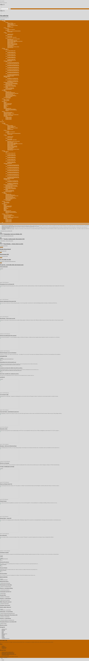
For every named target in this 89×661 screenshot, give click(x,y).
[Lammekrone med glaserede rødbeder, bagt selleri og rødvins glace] (10, 364)
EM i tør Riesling (6, 151)
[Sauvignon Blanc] (3, 593)
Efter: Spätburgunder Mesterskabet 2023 (13, 170)
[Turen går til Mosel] (3, 570)
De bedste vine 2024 (9, 117)
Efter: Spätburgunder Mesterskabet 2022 (13, 70)
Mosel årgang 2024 (10, 39)
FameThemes (5, 657)
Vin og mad (3, 192)
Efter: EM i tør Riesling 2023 (11, 155)
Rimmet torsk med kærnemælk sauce (11, 95)
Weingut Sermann (10, 34)
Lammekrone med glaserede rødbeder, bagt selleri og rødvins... (11, 367)
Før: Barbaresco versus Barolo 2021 (12, 80)
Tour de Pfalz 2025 (3, 535)
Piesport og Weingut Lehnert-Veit (12, 40)
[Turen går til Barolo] (3, 564)
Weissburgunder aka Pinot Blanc (6, 584)
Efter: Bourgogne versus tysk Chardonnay (12, 83)
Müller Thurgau (6, 208)
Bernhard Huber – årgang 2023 (12, 37)
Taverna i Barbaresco (10, 24)
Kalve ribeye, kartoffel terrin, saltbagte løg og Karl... (9, 373)
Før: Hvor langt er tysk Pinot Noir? (11, 85)
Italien (5, 21)
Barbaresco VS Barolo (7, 76)
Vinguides (3, 98)
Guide (3, 631)
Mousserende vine (4, 633)
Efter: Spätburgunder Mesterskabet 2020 (13, 177)
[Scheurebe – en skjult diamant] (4, 596)
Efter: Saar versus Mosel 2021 (10, 88)
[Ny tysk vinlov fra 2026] (4, 256)
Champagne (7, 28)
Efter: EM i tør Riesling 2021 (11, 57)
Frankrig (5, 27)
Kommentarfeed (4, 647)
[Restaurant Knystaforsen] (4, 558)
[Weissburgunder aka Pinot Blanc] (5, 583)
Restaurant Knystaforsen (4, 562)
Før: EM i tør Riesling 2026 (11, 50)
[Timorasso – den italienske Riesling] (5, 586)
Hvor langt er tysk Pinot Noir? (8, 84)
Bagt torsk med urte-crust (9, 196)
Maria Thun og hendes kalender (8, 115)
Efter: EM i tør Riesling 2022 (11, 55)
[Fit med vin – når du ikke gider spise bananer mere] (7, 261)
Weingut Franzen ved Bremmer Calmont (13, 46)
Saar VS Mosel (6, 189)
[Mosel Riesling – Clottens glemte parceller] (6, 240)
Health (3, 632)
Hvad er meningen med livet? (8, 112)
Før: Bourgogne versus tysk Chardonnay (11, 185)
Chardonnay (5, 204)
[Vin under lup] (2, 19)
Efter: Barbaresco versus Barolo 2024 (12, 181)
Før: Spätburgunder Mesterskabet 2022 (13, 69)
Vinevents (3, 48)
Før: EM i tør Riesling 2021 (11, 159)
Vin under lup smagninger (5, 638)
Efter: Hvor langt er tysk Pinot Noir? (11, 86)
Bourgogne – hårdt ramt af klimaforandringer (14, 133)
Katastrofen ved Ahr (10, 136)
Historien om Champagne (11, 29)
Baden (6, 35)
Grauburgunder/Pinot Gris (7, 104)
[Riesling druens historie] (4, 245)
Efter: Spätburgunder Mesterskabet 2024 (13, 65)
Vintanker (3, 111)
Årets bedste (5, 116)
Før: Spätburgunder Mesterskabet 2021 (13, 174)
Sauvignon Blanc (3, 595)
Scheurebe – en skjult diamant (5, 598)
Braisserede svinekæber (9, 96)
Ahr (6, 33)
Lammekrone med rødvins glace (10, 92)
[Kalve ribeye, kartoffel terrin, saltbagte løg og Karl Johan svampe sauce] (11, 370)
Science (1, 257)
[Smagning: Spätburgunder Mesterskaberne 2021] (7, 613)
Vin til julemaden (8, 200)
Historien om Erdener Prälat (11, 144)
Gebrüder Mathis (9, 36)
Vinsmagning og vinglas (7, 113)
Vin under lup (4, 15)
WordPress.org (4, 648)
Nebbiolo (5, 106)
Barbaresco (9, 26)
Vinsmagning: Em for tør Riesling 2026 (7, 225)
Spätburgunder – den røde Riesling (11, 211)
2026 (6, 49)
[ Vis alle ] (1, 268)
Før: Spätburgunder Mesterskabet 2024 (13, 64)
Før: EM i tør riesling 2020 (11, 59)
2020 (6, 58)
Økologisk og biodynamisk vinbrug (9, 215)
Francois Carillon (9, 31)
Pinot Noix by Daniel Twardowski (12, 44)
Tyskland (5, 32)
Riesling (5, 102)
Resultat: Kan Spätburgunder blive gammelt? (8, 335)
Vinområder (3, 20)
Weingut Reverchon (10, 47)
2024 (6, 77)
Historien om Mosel (10, 42)
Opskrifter (5, 193)
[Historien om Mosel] (3, 623)
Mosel (6, 140)
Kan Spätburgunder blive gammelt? (9, 178)
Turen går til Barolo (6, 99)
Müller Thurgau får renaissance (5, 601)
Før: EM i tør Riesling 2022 (11, 54)
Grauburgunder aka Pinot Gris (5, 591)
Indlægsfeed (3, 646)
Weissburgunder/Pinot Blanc (8, 103)
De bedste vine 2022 (9, 119)
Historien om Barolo (10, 129)
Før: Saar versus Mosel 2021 (10, 87)
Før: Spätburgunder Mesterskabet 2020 (13, 74)
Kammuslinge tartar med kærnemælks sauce (8, 362)
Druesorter (3, 101)
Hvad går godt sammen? (7, 97)
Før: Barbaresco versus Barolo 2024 (12, 78)
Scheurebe (5, 207)
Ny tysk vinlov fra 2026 (5, 259)
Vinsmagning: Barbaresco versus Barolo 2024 (8, 621)
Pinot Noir (7, 110)
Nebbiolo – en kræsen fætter (11, 23)
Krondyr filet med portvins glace (10, 94)
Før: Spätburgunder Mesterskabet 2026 (13, 62)
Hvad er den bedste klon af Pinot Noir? (11, 109)
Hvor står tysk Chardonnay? (8, 89)
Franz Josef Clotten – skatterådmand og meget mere (14, 41)
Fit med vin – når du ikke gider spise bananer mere (11, 114)
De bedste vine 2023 (9, 118)
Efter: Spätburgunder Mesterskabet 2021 (13, 72)
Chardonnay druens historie (5, 605)
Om (2, 222)
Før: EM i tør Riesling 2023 (11, 52)
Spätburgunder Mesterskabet (8, 163)
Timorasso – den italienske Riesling (12, 25)
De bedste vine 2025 (9, 219)
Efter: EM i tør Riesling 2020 (11, 60)
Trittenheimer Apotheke (10, 45)
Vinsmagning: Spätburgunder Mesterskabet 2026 (9, 654)
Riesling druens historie (5, 249)
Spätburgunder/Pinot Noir (7, 108)
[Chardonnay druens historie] (4, 603)
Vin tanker (3, 637)
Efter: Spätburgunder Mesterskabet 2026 (13, 63)
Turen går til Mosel (6, 100)
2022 (6, 53)
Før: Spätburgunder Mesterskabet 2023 (13, 67)
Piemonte (7, 22)
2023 (6, 51)
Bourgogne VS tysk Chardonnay (8, 82)
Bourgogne (7, 30)
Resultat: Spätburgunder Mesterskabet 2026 (14, 239)
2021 (6, 56)
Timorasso (5, 107)
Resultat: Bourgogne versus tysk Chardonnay (8, 352)
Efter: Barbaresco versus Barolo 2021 (12, 81)
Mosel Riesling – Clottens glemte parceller (13, 38)
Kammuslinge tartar (8, 91)
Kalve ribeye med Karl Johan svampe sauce (12, 93)
